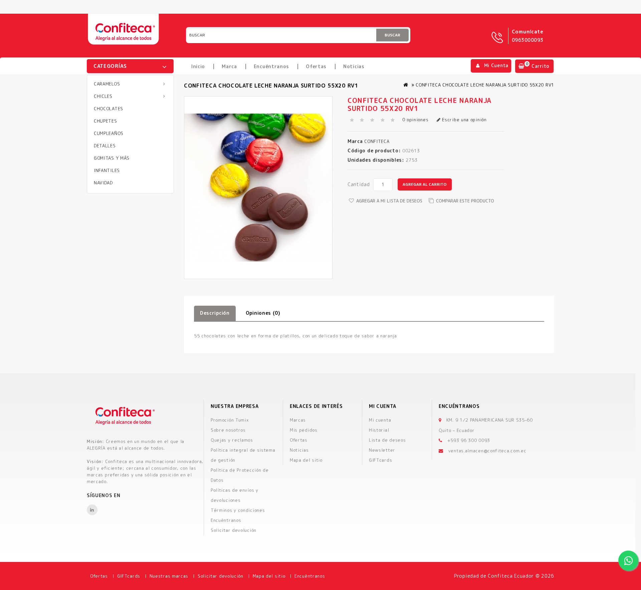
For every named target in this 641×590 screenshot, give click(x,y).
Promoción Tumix (230, 420)
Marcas (298, 420)
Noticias (354, 66)
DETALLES (105, 146)
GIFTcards (380, 460)
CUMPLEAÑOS (109, 133)
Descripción (215, 313)
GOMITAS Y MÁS (112, 158)
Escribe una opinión (464, 120)
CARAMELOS (107, 84)
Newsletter (382, 450)
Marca (229, 66)
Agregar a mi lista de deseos (389, 201)
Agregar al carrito (425, 184)
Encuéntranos (271, 66)
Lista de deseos (387, 440)
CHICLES (103, 96)
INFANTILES (107, 170)
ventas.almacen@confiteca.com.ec (487, 451)
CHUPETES (105, 121)
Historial (379, 430)
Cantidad (359, 184)
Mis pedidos (303, 430)
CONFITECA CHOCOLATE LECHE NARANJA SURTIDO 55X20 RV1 (485, 85)
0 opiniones (415, 120)
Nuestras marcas (169, 576)
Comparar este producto (465, 201)
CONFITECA (376, 141)
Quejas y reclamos (232, 440)
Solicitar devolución (233, 530)
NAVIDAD (103, 183)
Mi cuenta (380, 420)
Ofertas (316, 66)
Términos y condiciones (238, 510)
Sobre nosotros (228, 430)
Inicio (198, 66)
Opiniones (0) (263, 313)
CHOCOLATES (108, 109)
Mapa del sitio (306, 460)
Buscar (392, 35)
